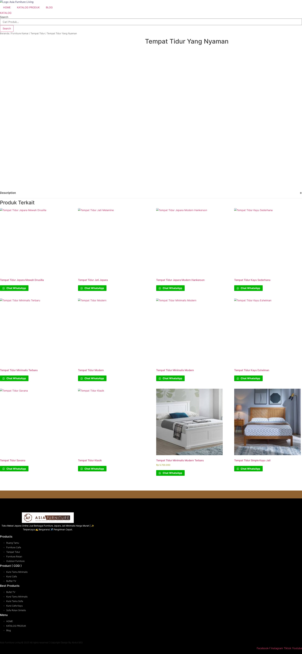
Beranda (4, 33)
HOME (7, 7)
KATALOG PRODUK (28, 7)
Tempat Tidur (38, 33)
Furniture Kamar (19, 33)
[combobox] (151, 22)
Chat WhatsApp (16, 288)
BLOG (49, 7)
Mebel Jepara (14, 525)
